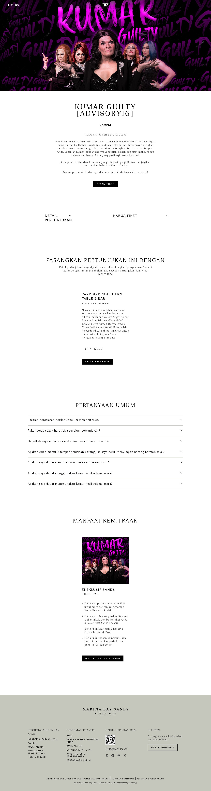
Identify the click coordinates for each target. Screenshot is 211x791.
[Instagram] (107, 756)
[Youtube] (119, 756)
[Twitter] (124, 756)
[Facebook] (113, 756)
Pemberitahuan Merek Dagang (64, 779)
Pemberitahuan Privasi (96, 779)
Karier (32, 743)
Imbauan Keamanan (123, 779)
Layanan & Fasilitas (79, 750)
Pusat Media (36, 747)
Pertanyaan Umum (79, 760)
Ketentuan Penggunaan (150, 779)
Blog (70, 736)
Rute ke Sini (74, 746)
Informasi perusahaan (43, 739)
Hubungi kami (37, 757)
